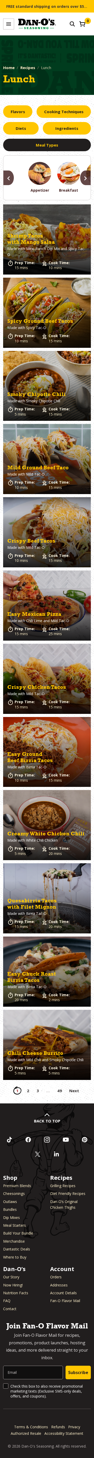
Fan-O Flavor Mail (65, 1300)
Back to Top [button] (47, 1120)
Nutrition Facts (15, 1292)
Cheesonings (14, 1193)
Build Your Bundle (18, 1233)
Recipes (27, 67)
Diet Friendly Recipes (67, 1193)
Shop (10, 1177)
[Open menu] (8, 24)
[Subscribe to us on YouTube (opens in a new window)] (66, 1139)
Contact (9, 1308)
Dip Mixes (11, 1217)
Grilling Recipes (62, 1185)
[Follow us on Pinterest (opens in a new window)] (84, 1139)
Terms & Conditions (31, 1426)
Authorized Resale (26, 1433)
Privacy (74, 1426)
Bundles (10, 1209)
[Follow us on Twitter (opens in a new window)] (37, 1154)
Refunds (58, 1426)
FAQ (6, 1300)
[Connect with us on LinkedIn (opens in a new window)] (56, 1154)
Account (62, 1269)
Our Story (11, 1276)
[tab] (17, 111)
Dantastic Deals (16, 1249)
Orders (56, 1276)
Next (74, 1090)
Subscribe (78, 1372)
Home (9, 67)
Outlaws (10, 1201)
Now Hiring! (13, 1285)
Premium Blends (17, 1185)
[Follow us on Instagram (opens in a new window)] (47, 1139)
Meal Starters (14, 1225)
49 (59, 1090)
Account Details (63, 1292)
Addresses (59, 1285)
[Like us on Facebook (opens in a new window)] (28, 1139)
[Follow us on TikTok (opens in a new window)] (9, 1139)
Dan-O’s (14, 1269)
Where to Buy (14, 1257)
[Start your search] (72, 24)
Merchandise (14, 1241)
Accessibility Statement (63, 1433)
